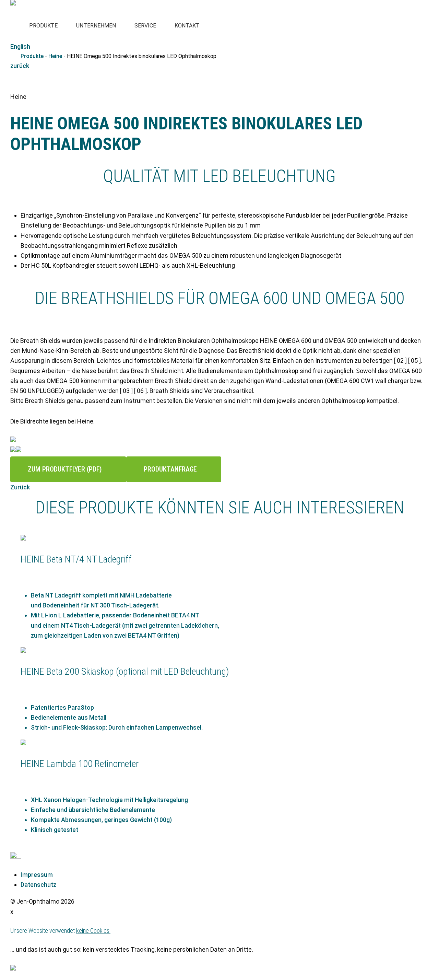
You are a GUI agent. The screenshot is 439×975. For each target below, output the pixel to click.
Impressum (37, 874)
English (20, 46)
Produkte (32, 56)
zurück (19, 65)
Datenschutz (38, 884)
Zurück (20, 487)
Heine (55, 56)
